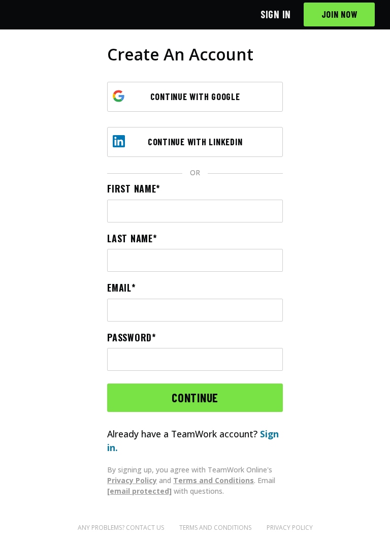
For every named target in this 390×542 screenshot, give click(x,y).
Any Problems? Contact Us (121, 527)
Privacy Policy (132, 480)
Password (129, 337)
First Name (131, 189)
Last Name (129, 238)
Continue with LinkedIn (195, 141)
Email (119, 288)
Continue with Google (195, 96)
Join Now (339, 14)
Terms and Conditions (213, 480)
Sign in (276, 14)
